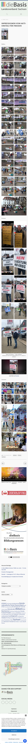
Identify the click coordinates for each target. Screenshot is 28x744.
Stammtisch (6, 621)
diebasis (15, 455)
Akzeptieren (14, 730)
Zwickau (3, 623)
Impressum (21, 742)
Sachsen (3, 457)
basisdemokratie (15, 603)
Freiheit (3, 613)
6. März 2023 (4, 19)
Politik (11, 620)
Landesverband (4, 616)
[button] (26, 715)
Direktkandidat (17, 611)
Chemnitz (23, 606)
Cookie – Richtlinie (8, 742)
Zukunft (24, 621)
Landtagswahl (13, 616)
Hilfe (10, 614)
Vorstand (11, 621)
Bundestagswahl (16, 606)
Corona (2, 609)
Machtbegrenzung (9, 617)
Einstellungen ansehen (14, 739)
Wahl (15, 621)
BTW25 (3, 606)
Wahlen (17, 621)
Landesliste (15, 614)
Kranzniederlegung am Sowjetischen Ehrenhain (12, 576)
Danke (6, 609)
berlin (25, 605)
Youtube (17, 376)
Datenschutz (15, 742)
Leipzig (3, 617)
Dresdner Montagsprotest (7, 572)
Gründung (18, 612)
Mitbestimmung (21, 617)
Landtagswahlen (21, 616)
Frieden (19, 455)
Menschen (16, 617)
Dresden (22, 611)
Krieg (12, 614)
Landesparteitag (22, 614)
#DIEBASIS (4, 603)
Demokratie (11, 609)
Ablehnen (14, 735)
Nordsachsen (7, 620)
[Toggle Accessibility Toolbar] (25, 741)
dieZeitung (12, 611)
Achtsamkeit (9, 603)
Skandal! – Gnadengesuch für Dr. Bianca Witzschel (13, 574)
